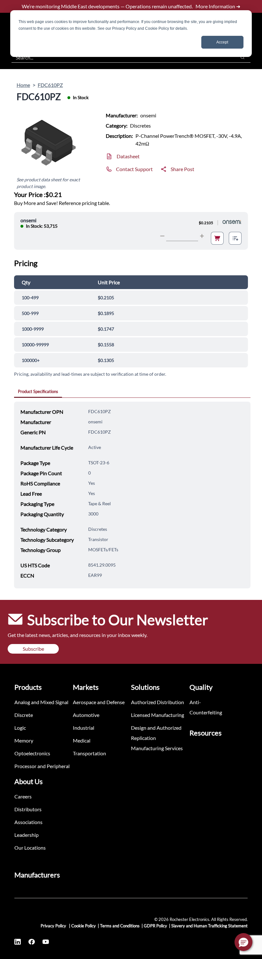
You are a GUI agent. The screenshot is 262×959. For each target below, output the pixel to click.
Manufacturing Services (157, 748)
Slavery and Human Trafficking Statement (209, 925)
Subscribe (33, 649)
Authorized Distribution (157, 702)
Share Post (182, 169)
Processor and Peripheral (42, 766)
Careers (23, 796)
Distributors (28, 809)
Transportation (89, 753)
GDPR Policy (155, 925)
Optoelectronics (32, 753)
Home (23, 85)
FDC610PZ (50, 85)
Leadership (26, 835)
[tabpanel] (132, 495)
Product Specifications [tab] (38, 391)
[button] (243, 942)
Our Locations (30, 848)
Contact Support (134, 169)
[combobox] (120, 57)
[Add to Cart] (217, 238)
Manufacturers (37, 874)
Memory (23, 740)
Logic (20, 728)
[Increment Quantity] (202, 236)
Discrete (23, 715)
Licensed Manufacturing (157, 715)
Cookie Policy (83, 925)
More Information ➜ (218, 6)
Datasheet (128, 156)
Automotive (86, 715)
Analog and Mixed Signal (41, 702)
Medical (81, 740)
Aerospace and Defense (99, 702)
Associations (28, 822)
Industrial (83, 728)
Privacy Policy (54, 925)
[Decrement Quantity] (162, 236)
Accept (222, 42)
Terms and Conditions (120, 925)
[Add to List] (235, 238)
